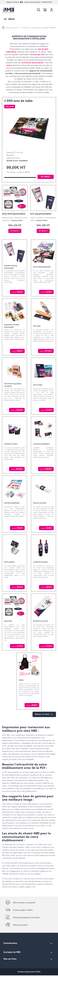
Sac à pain (37, 326)
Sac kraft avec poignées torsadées (12, 385)
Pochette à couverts (40, 621)
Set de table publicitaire (42, 267)
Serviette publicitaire (12, 503)
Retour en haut (44, 714)
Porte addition (9, 562)
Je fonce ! (46, 177)
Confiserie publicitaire (41, 444)
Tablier (21, 680)
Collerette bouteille (40, 562)
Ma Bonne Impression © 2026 (29, 972)
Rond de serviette (39, 503)
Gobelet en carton (11, 444)
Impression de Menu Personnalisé (11, 326)
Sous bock (8, 621)
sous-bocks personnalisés (32, 63)
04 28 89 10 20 (47, 2)
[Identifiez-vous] (51, 10)
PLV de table (37, 385)
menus (9, 65)
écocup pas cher (38, 54)
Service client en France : (32, 2)
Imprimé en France (12, 2)
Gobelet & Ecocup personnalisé (10, 267)
